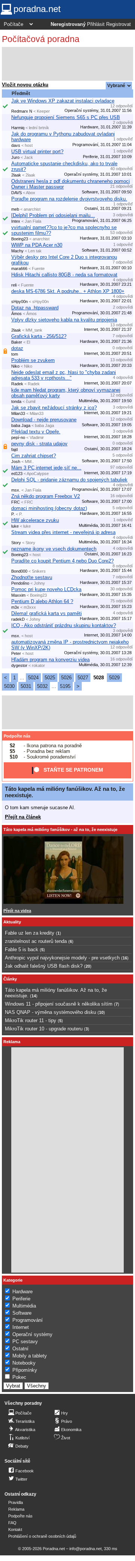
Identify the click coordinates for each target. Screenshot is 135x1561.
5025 (50, 677)
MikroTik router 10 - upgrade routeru (43, 1029)
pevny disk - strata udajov (39, 443)
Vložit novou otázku (25, 84)
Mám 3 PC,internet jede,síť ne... (46, 468)
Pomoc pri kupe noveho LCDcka (46, 589)
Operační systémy (32, 1334)
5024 (33, 677)
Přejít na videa (17, 910)
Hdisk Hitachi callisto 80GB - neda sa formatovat (64, 275)
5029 (114, 677)
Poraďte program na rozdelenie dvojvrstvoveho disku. (69, 199)
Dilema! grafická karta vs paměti (46, 613)
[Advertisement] (67, 64)
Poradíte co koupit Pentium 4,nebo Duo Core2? (62, 561)
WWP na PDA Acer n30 (36, 245)
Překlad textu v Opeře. (35, 431)
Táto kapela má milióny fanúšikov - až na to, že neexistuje (60, 829)
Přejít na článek (23, 817)
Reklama (16, 1509)
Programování (27, 1320)
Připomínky (24, 1370)
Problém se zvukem (33, 360)
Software (22, 1313)
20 (88, 966)
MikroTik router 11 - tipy (30, 1020)
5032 (42, 686)
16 (125, 958)
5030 (9, 686)
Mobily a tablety (29, 1356)
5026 (66, 677)
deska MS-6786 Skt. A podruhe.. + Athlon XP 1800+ (67, 291)
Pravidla (15, 1502)
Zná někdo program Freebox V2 (45, 496)
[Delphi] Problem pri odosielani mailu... (53, 215)
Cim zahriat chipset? (33, 455)
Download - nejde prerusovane (43, 419)
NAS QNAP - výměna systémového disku (50, 1012)
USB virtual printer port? (37, 151)
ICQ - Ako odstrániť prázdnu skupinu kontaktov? (63, 625)
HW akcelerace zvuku (35, 520)
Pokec (19, 1377)
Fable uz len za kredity (29, 933)
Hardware (22, 1291)
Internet (20, 1327)
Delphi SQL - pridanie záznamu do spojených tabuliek (69, 480)
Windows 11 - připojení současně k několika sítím (58, 1004)
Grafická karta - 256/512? (38, 336)
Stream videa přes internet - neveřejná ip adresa (63, 532)
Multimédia (24, 1306)
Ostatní (20, 1348)
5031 (26, 686)
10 (101, 1012)
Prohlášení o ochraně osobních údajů (42, 1536)
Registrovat (118, 24)
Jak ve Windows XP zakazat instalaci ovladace (62, 101)
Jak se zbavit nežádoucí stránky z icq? (54, 407)
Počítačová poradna (41, 39)
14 (34, 996)
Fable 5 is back (21, 949)
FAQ (12, 1522)
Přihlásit (96, 24)
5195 (65, 686)
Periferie (21, 1299)
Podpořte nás (17, 736)
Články (10, 979)
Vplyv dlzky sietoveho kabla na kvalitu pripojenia (64, 320)
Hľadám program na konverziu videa (50, 659)
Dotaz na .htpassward (34, 308)
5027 (83, 677)
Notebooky (24, 1363)
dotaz (17, 348)
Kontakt (15, 1529)
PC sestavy (25, 1341)
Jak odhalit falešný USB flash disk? (43, 966)
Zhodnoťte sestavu (31, 577)
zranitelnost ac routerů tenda (36, 941)
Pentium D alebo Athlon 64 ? (42, 601)
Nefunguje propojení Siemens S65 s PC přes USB (65, 117)
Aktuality (12, 922)
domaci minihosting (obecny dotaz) (49, 508)
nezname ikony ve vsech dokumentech (53, 549)
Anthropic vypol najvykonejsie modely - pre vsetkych (62, 958)
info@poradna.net (85, 1548)
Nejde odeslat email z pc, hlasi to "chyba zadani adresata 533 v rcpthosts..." (63, 375)
